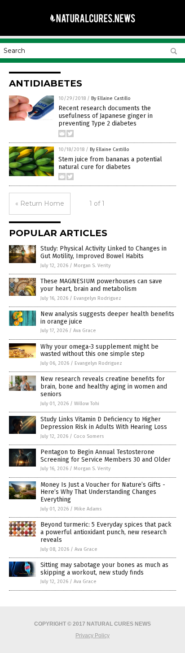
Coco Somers (89, 436)
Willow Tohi (86, 404)
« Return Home (39, 203)
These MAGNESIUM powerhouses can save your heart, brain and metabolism (101, 285)
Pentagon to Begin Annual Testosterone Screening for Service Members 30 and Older (105, 455)
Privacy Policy (92, 635)
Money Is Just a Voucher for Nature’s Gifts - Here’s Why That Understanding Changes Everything (102, 492)
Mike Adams (87, 509)
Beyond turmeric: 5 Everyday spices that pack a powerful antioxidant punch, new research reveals (106, 532)
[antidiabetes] (92, 26)
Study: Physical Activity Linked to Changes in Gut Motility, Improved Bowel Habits (103, 252)
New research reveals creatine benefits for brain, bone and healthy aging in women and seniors (103, 386)
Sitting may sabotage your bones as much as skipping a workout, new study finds (104, 568)
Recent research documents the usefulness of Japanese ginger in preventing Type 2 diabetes (105, 115)
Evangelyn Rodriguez (97, 298)
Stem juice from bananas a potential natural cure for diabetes (110, 163)
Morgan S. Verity (92, 265)
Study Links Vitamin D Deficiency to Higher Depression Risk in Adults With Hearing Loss (103, 423)
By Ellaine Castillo (111, 98)
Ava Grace (84, 330)
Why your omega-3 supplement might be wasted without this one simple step (99, 350)
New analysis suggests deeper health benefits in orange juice (107, 317)
